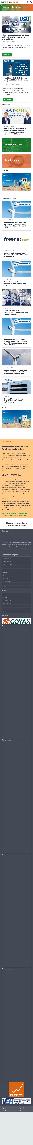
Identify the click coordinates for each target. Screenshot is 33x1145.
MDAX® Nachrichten (7, 561)
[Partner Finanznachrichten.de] (16, 682)
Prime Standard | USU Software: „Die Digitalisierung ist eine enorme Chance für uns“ (15, 37)
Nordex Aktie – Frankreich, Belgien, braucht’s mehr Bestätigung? (13, 401)
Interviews (5, 584)
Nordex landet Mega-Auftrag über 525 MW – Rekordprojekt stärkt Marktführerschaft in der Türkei (15, 225)
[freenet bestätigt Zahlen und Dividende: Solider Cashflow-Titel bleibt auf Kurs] (16, 240)
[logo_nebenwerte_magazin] (10, 1)
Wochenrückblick (6, 581)
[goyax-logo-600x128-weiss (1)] (16, 621)
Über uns (4, 594)
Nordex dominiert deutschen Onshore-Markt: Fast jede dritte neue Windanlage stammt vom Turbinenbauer (15, 342)
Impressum (5, 597)
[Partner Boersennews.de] (16, 1025)
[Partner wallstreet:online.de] (16, 796)
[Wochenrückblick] (16, 145)
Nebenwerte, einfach (16, 524)
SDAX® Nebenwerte (7, 569)
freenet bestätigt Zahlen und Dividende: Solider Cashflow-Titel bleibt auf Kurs (16, 255)
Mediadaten (5, 606)
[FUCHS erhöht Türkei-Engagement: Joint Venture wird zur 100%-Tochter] (16, 297)
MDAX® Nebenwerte (7, 558)
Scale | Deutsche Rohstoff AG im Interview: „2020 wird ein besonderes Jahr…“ (16, 80)
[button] (27, 2)
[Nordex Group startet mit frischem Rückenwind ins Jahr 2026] (16, 269)
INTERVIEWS (15, 41)
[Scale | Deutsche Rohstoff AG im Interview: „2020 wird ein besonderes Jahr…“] (16, 68)
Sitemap (4, 611)
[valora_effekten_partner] (16, 1101)
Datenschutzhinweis (7, 603)
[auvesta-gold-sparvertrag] (16, 182)
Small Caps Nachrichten (7, 578)
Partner (4, 608)
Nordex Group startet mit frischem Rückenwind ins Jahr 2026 (15, 283)
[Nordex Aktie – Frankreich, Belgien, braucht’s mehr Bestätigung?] (16, 386)
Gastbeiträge (5, 586)
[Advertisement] (16, 1128)
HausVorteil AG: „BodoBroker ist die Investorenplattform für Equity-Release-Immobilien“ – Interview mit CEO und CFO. (15, 131)
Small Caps (5, 575)
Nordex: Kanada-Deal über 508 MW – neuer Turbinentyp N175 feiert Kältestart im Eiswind (15, 372)
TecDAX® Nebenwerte (7, 564)
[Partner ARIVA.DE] (16, 910)
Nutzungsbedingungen (7, 600)
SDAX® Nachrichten (7, 572)
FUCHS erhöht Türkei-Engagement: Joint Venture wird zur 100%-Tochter (16, 312)
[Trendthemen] (16, 161)
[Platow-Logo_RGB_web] (16, 1089)
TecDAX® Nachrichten (7, 567)
